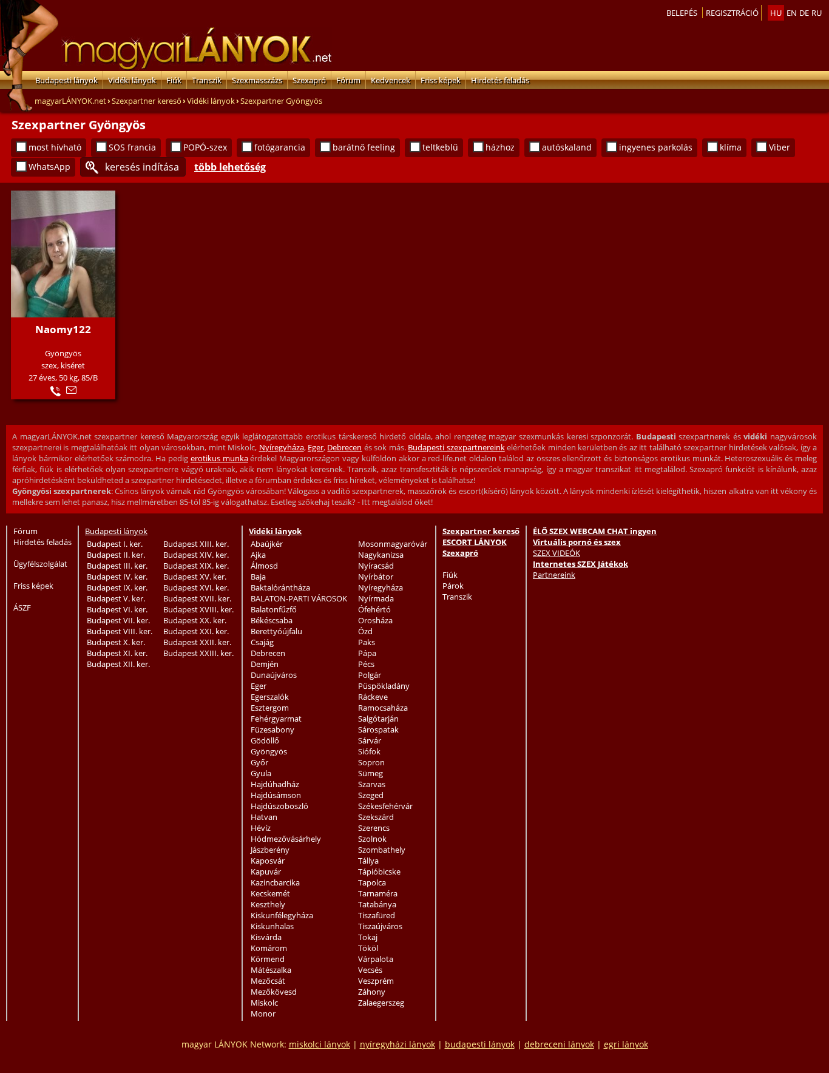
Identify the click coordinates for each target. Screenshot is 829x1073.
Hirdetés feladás (500, 80)
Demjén (265, 663)
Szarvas (371, 784)
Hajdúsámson (276, 795)
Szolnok (372, 838)
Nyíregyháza (281, 447)
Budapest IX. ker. (117, 587)
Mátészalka (271, 969)
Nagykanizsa (381, 554)
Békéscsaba (272, 620)
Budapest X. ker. (116, 642)
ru (816, 12)
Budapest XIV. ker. (196, 554)
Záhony (371, 991)
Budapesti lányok (66, 80)
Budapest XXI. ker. (196, 631)
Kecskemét (270, 893)
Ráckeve (373, 696)
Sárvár (369, 740)
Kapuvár (266, 871)
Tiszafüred (376, 915)
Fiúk (173, 80)
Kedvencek (390, 80)
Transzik (207, 80)
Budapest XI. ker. (117, 653)
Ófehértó (374, 609)
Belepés (681, 12)
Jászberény (270, 849)
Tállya (368, 860)
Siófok (369, 751)
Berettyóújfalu (276, 631)
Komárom (269, 948)
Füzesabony (272, 729)
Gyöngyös (269, 751)
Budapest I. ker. (115, 543)
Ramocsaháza (383, 707)
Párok (453, 585)
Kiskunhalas (272, 926)
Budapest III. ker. (117, 565)
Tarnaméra (378, 893)
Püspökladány (384, 685)
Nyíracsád (376, 565)
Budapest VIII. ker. (119, 631)
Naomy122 (63, 329)
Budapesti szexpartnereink (456, 447)
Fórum (348, 80)
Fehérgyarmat (276, 718)
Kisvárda (266, 937)
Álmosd (264, 565)
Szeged (371, 795)
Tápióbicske (379, 871)
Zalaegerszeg (381, 1002)
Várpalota (375, 958)
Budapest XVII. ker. (197, 598)
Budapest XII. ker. (118, 663)
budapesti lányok (480, 1044)
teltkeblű (440, 147)
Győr (259, 762)
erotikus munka (219, 458)
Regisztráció (732, 12)
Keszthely (268, 904)
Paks (366, 642)
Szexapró (309, 80)
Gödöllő (265, 740)
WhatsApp (49, 166)
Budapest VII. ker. (118, 620)
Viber (779, 147)
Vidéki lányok (132, 80)
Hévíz (261, 827)
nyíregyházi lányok (397, 1044)
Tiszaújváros (380, 926)
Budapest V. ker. (116, 598)
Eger (315, 447)
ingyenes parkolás (655, 147)
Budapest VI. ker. (117, 609)
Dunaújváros (274, 674)
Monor (263, 1013)
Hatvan (264, 816)
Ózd (365, 631)
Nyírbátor (375, 576)
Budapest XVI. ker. (196, 587)
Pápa (367, 653)
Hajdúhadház (275, 784)
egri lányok (626, 1044)
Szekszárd (376, 816)
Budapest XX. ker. (194, 620)
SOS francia (132, 147)
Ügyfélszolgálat (40, 563)
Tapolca (372, 882)
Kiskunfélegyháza (282, 915)
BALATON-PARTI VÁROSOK (299, 598)
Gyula (261, 773)
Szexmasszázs (257, 80)
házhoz (500, 147)
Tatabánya (377, 904)
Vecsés (370, 969)
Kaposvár (268, 860)
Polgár (369, 674)
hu (776, 12)
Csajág (262, 642)
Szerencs (374, 827)
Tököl (368, 948)
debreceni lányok (559, 1044)
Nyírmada (376, 598)
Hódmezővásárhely (286, 838)
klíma (731, 147)
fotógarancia (279, 147)
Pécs (366, 663)
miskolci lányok (319, 1044)
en (792, 12)
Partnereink (554, 574)
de (804, 12)
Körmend (268, 958)
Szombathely (381, 849)
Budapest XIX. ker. (196, 565)
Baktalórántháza (280, 587)
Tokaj (367, 937)
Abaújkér (267, 543)
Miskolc (264, 1002)
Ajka (258, 554)
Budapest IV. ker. (117, 576)
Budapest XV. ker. (194, 576)
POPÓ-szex (205, 147)
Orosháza (375, 620)
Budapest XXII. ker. (197, 642)
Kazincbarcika (275, 882)
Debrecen (344, 447)
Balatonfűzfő (274, 609)
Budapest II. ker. (116, 554)
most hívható (55, 147)
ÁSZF (22, 607)
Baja (258, 576)
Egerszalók (270, 696)
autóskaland (567, 147)
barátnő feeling (364, 147)
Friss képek (441, 80)
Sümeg (370, 773)
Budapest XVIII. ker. (198, 609)
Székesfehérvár (385, 806)
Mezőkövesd (274, 991)
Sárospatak (378, 729)
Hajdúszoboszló (279, 806)
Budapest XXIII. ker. (198, 653)
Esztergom (270, 707)
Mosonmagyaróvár (392, 543)
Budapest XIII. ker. (196, 543)
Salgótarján (378, 718)
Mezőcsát (268, 980)
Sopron (371, 762)
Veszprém (376, 980)
